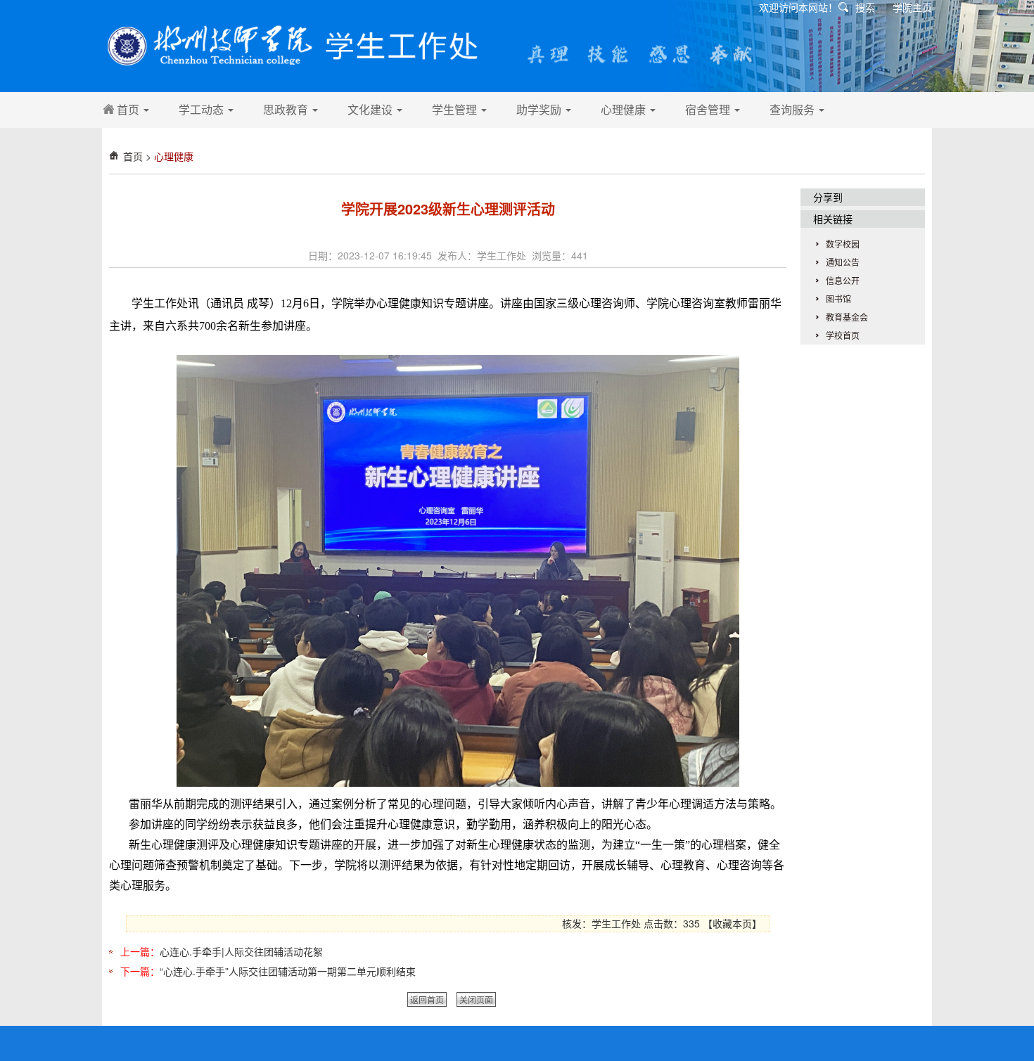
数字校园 (843, 244)
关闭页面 (476, 999)
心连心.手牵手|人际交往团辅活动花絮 (241, 951)
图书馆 (838, 298)
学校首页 (843, 335)
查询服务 (793, 109)
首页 (129, 109)
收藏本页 (732, 923)
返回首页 (427, 999)
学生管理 (456, 109)
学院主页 (912, 7)
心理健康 (625, 109)
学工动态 (202, 109)
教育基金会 (847, 317)
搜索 (865, 7)
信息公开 (843, 280)
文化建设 (371, 109)
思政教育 (287, 109)
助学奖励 (540, 109)
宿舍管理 (709, 109)
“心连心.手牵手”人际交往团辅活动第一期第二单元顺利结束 (288, 971)
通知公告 (843, 262)
